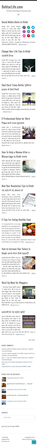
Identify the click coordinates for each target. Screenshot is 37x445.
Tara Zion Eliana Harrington (9, 353)
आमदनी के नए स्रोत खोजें (13, 312)
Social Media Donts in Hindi (15, 22)
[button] (18, 14)
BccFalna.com (6, 441)
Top (34, 442)
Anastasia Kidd (6, 349)
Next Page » (31, 340)
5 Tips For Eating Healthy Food (16, 219)
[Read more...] (23, 44)
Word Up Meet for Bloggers (15, 282)
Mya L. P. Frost (6, 358)
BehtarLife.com (12, 6)
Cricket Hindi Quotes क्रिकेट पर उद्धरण (21, 366)
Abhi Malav (5, 362)
